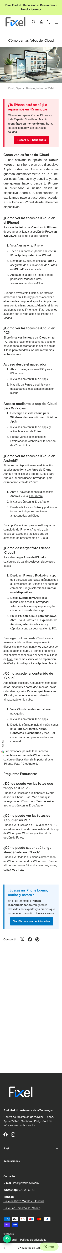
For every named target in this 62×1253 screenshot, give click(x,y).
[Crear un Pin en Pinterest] (37, 939)
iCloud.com (17, 373)
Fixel (42, 309)
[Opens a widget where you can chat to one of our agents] (49, 1247)
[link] (5, 1248)
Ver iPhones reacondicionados (31, 921)
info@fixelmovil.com (26, 1183)
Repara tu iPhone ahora (31, 139)
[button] (49, 22)
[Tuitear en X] (22, 939)
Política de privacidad (33, 1239)
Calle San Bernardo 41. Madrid (21, 1208)
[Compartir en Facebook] (30, 939)
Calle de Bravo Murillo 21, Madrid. (23, 1201)
